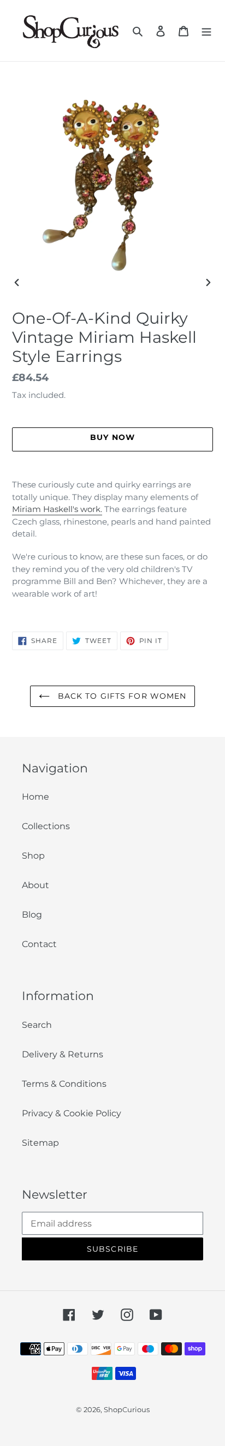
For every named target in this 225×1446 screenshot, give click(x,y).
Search (37, 1025)
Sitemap (40, 1143)
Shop (33, 855)
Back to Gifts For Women (121, 696)
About (35, 885)
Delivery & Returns (62, 1054)
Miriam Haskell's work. (57, 509)
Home (35, 797)
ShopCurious (127, 1409)
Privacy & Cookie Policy (71, 1113)
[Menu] (206, 31)
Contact (39, 944)
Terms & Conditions (64, 1084)
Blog (32, 914)
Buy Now (113, 1430)
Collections (46, 826)
